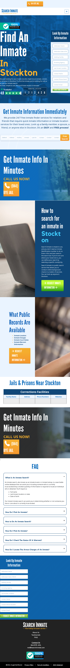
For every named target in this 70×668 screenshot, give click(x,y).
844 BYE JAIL (35, 3)
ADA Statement (58, 665)
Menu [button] (67, 11)
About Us (36, 632)
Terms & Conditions (43, 665)
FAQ (36, 637)
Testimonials (36, 635)
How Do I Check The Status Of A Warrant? (23, 540)
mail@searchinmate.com (36, 647)
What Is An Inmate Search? (17, 478)
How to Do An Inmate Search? (18, 522)
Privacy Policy (29, 665)
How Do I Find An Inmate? (16, 512)
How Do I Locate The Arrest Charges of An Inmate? (27, 550)
